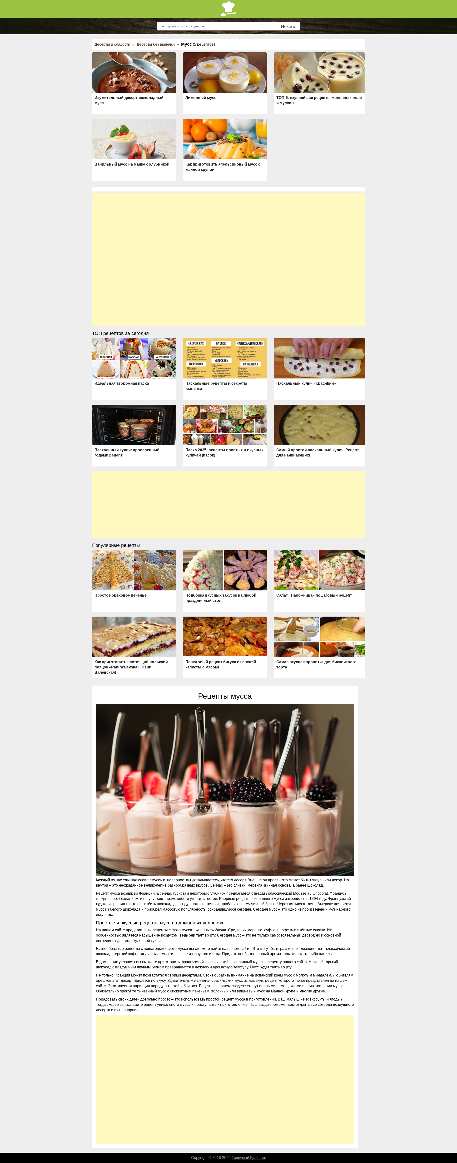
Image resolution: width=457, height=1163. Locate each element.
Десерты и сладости (112, 44)
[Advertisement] (228, 226)
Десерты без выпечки (156, 44)
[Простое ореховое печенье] (134, 570)
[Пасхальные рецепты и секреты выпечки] (225, 359)
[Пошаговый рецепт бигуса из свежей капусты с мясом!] (225, 636)
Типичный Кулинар (248, 1158)
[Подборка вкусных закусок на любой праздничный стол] (225, 571)
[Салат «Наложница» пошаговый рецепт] (319, 570)
